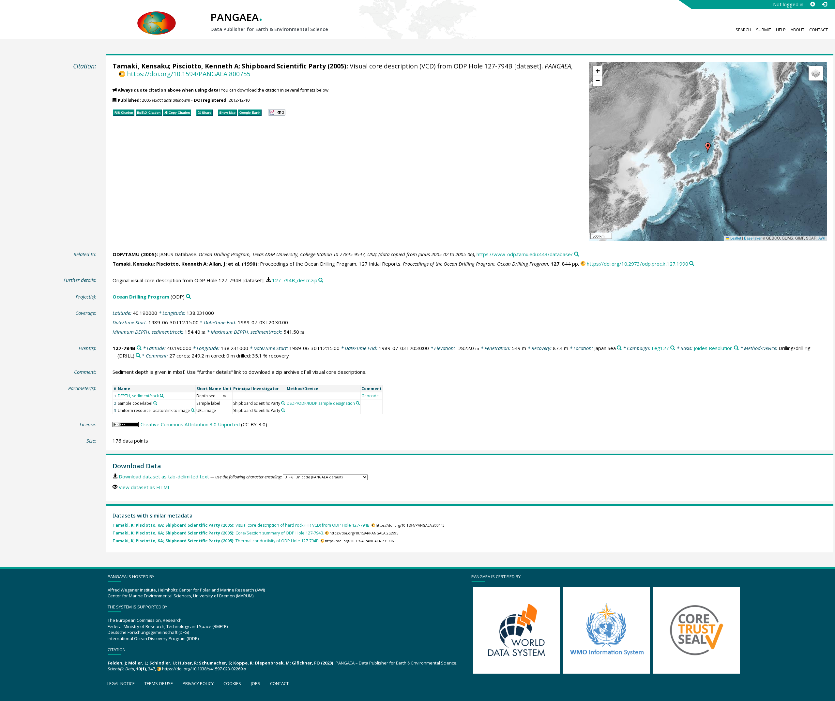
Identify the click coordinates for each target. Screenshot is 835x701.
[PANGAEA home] (156, 16)
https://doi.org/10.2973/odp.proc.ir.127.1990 (637, 263)
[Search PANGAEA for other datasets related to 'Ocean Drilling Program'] (188, 296)
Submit (763, 30)
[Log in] (824, 4)
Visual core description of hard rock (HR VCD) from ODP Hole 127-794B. (242, 525)
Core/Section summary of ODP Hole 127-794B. (218, 533)
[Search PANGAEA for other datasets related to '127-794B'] (139, 348)
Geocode (370, 396)
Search (743, 30)
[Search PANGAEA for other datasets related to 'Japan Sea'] (619, 348)
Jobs (255, 683)
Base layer (753, 238)
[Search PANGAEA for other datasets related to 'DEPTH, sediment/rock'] (162, 396)
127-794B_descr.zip (294, 280)
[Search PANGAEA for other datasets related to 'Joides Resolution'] (736, 348)
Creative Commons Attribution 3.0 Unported (190, 424)
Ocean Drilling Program (141, 296)
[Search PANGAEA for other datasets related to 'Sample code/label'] (155, 403)
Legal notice (121, 683)
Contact (818, 30)
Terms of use (158, 683)
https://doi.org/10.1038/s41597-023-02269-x (204, 669)
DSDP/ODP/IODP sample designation (321, 403)
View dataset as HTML (144, 487)
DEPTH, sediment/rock (138, 396)
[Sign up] (812, 4)
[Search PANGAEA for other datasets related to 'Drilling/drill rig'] (138, 355)
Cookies (232, 683)
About (797, 30)
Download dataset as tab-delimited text (164, 476)
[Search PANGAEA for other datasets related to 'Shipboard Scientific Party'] (283, 403)
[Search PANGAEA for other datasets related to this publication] (576, 254)
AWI (821, 238)
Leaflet (735, 238)
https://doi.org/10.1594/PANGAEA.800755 (188, 73)
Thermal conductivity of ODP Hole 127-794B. (216, 541)
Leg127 (660, 348)
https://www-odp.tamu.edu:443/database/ (525, 254)
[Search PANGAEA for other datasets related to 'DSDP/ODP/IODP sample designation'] (358, 403)
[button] (708, 147)
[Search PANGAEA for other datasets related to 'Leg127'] (672, 348)
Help (781, 30)
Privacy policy (198, 683)
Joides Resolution (713, 348)
